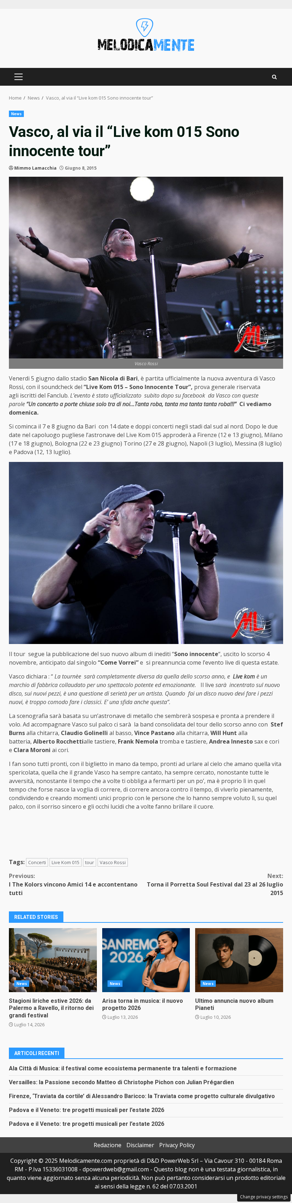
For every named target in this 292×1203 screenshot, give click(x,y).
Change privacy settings (264, 1197)
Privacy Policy (177, 1145)
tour (89, 862)
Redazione (107, 1145)
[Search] (274, 77)
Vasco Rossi (113, 862)
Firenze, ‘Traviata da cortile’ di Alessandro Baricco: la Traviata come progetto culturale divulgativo (142, 1096)
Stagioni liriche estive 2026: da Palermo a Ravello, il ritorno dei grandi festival (53, 960)
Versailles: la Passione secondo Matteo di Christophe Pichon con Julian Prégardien (121, 1082)
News (16, 113)
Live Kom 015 (65, 862)
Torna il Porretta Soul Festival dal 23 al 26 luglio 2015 (215, 884)
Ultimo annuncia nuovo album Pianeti (239, 960)
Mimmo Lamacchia (35, 168)
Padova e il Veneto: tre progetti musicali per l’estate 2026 (86, 1110)
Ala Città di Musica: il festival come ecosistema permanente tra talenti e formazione (123, 1068)
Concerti (37, 862)
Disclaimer (140, 1145)
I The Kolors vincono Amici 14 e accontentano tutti (73, 884)
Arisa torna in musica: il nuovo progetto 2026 (146, 960)
